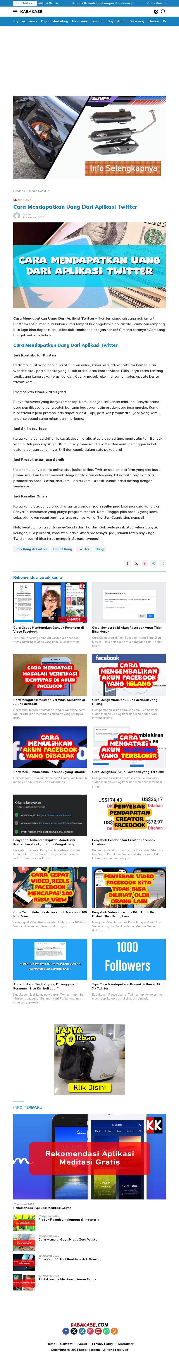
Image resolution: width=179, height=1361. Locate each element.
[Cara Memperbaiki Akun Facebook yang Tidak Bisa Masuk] (129, 603)
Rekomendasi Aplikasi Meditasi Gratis (42, 1208)
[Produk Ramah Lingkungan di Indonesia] (24, 1223)
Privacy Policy (102, 1344)
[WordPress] (82, 1331)
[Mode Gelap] (155, 11)
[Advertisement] (89, 58)
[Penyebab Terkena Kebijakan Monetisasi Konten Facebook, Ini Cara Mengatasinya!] (50, 815)
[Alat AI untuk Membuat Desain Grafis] (24, 1282)
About (82, 1344)
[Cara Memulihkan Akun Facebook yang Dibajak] (50, 747)
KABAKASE (31, 11)
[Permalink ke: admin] (16, 216)
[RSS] (114, 1331)
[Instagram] (90, 1331)
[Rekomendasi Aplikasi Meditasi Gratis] (89, 1157)
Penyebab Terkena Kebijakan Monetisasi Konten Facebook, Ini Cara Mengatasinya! (45, 842)
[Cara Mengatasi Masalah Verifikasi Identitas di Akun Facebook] (50, 675)
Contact (66, 1344)
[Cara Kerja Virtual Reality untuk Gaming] (24, 1262)
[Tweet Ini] (136, 563)
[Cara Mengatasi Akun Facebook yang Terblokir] (129, 747)
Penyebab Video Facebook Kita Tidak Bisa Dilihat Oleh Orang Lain (124, 914)
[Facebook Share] (127, 563)
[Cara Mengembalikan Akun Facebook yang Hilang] (129, 675)
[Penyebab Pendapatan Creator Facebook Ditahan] (129, 815)
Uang (100, 549)
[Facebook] (65, 1331)
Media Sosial (22, 200)
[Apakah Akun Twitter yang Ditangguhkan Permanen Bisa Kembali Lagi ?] (50, 959)
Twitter (84, 549)
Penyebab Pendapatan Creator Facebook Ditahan (123, 842)
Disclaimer (126, 1344)
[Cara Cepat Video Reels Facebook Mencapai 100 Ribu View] (50, 887)
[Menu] (16, 11)
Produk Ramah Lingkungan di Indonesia (81, 3)
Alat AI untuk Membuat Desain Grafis (67, 1279)
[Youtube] (98, 1331)
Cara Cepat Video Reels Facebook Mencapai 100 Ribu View (50, 914)
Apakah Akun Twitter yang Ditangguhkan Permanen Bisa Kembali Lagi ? (45, 986)
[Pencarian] (163, 11)
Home (50, 1344)
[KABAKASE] (89, 1325)
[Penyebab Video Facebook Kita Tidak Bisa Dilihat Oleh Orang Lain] (129, 887)
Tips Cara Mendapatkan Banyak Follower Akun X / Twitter (128, 986)
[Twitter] (74, 1331)
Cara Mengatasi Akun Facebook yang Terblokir (128, 772)
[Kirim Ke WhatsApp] (162, 563)
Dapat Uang (62, 549)
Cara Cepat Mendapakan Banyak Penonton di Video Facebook (48, 629)
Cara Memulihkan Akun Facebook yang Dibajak (49, 772)
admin (26, 214)
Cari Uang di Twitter (31, 549)
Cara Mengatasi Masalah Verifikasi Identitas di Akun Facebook (49, 702)
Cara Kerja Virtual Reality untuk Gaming (69, 1259)
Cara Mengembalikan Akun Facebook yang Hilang (124, 702)
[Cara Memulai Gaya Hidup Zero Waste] (24, 1242)
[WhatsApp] (106, 1331)
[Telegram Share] (153, 563)
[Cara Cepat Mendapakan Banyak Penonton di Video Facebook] (50, 603)
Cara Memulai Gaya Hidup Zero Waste (67, 1239)
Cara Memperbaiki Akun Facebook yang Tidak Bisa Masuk (127, 629)
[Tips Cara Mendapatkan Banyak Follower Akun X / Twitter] (129, 959)
